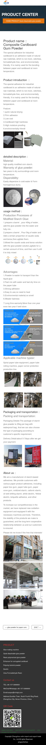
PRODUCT (15, 21)
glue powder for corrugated (25, 730)
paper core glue (7, 730)
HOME (8, 21)
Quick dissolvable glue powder (30, 21)
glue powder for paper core (17, 627)
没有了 (36, 627)
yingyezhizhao (23, 742)
